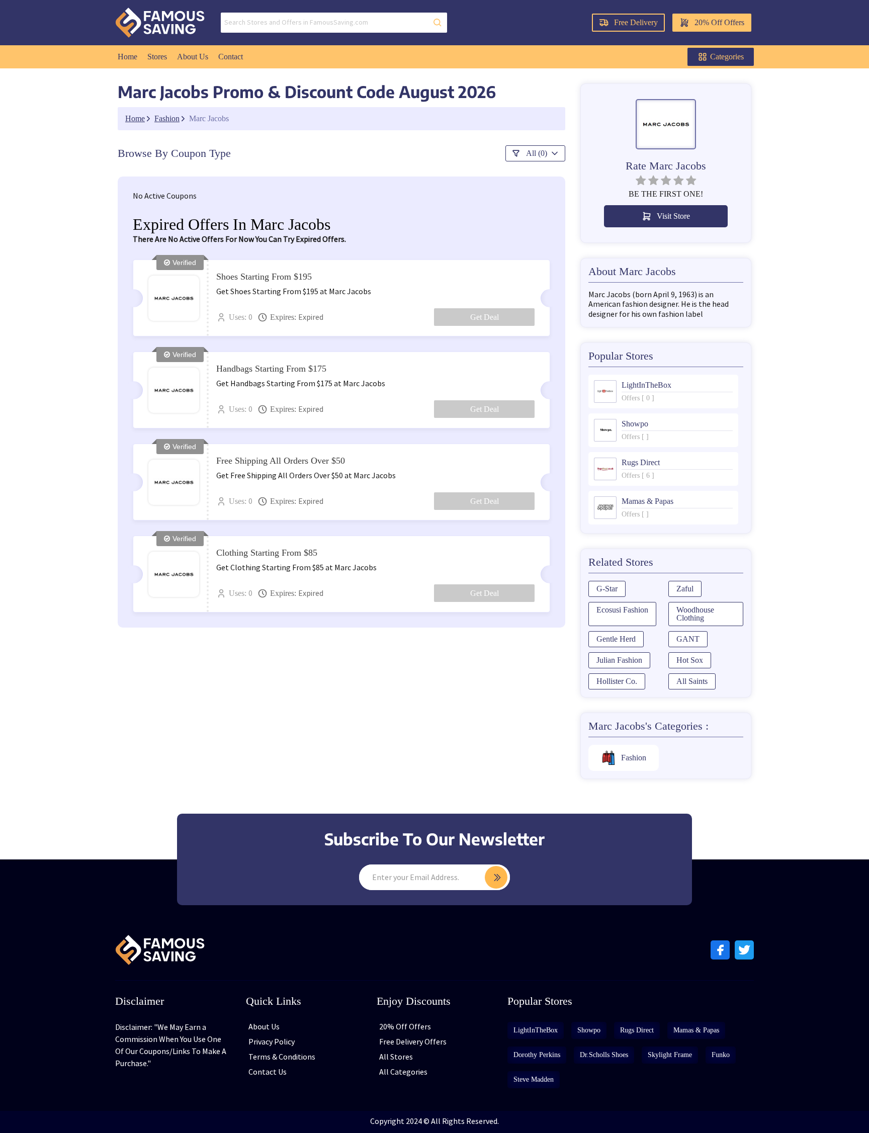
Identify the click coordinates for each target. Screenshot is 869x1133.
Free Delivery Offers (413, 1042)
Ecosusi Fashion (622, 609)
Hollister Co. (616, 681)
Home (127, 56)
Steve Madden (533, 1079)
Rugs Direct (637, 1030)
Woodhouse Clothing (695, 613)
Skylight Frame (670, 1055)
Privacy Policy (271, 1042)
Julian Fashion (619, 660)
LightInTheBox (535, 1030)
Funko (721, 1055)
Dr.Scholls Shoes (604, 1055)
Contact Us (267, 1072)
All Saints (692, 681)
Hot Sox (689, 660)
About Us (192, 56)
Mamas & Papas (696, 1030)
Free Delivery (636, 22)
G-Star (607, 588)
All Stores (396, 1057)
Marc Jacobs (209, 119)
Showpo (588, 1030)
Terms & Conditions (281, 1057)
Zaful (684, 588)
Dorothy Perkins (536, 1055)
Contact (230, 56)
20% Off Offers (719, 22)
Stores (157, 56)
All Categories (403, 1072)
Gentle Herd (616, 639)
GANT (688, 639)
